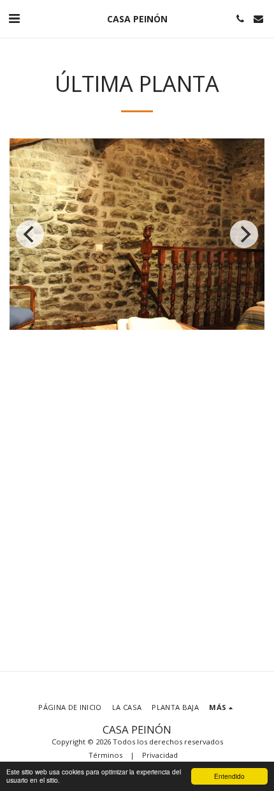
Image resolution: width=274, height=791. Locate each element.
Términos (105, 755)
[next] (244, 234)
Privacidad (160, 755)
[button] (14, 18)
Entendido (229, 776)
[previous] (30, 234)
